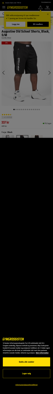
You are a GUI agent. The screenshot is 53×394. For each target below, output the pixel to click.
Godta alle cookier (26, 362)
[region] (26, 266)
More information (42, 353)
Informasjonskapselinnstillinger (26, 385)
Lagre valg (26, 373)
